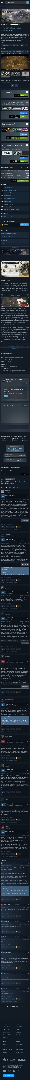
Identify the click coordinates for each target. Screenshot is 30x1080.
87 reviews (7, 492)
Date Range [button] (13, 470)
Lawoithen (7, 534)
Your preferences (25, 439)
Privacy (5, 1044)
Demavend (7, 490)
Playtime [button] (22, 470)
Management (5, 45)
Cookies (5, 1052)
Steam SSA (6, 1029)
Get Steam (19, 1044)
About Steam (6, 1026)
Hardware (18, 1032)
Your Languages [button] (9, 479)
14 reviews (14, 536)
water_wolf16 (8, 765)
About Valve (19, 1026)
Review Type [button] (4, 467)
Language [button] (3, 470)
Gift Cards (5, 1037)
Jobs (17, 1029)
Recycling (18, 1034)
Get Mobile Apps (9, 1075)
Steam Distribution (8, 1034)
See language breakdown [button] (4, 439)
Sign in (2, 80)
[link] (14, 116)
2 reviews (7, 701)
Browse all (24, 167)
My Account (19, 1052)
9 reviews (7, 657)
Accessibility (6, 1047)
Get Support (19, 1049)
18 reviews (7, 588)
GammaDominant (9, 699)
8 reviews (7, 800)
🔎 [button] (27, 263)
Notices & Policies (7, 1049)
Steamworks (6, 1032)
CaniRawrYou (8, 613)
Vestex (6, 799)
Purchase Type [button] (15, 467)
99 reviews (7, 614)
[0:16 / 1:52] (15, 62)
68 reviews (7, 828)
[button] (3, 7)
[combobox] (16, 2)
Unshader (7, 587)
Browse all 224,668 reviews (15, 1006)
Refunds (5, 1055)
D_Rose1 (7, 656)
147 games (7, 737)
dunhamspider (8, 736)
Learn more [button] (24, 224)
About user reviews (15, 439)
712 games (7, 536)
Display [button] (3, 474)
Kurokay (7, 826)
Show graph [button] (24, 474)
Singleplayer (15, 45)
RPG (22, 45)
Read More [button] (25, 520)
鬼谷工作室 (9, 27)
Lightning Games (16, 28)
